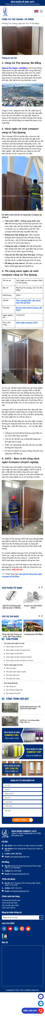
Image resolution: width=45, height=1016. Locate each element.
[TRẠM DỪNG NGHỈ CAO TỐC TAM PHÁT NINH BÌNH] (10, 708)
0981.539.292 (30, 1010)
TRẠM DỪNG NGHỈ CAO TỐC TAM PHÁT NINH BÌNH (30, 708)
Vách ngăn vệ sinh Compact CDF (18, 650)
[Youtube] (10, 928)
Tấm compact (11, 668)
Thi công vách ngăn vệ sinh (14, 643)
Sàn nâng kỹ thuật (11, 683)
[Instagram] (22, 928)
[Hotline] (41, 1011)
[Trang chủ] (5, 11)
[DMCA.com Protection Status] (5, 936)
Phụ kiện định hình (13, 675)
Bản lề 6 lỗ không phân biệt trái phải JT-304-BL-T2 (12, 607)
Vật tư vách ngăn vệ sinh (13, 665)
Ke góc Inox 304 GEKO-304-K (33, 607)
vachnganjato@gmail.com (19, 857)
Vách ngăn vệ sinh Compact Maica (19, 657)
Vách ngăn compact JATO (26, 833)
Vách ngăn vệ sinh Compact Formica (19, 660)
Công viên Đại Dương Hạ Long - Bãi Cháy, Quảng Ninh (12, 635)
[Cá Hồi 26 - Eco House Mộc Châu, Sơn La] (10, 721)
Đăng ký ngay (20, 820)
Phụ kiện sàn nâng (13, 679)
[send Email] (41, 917)
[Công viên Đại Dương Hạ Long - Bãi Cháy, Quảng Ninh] (12, 625)
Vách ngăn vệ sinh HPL (14, 647)
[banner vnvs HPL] (22, 735)
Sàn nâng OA (11, 686)
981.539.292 (17, 854)
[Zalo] (41, 1004)
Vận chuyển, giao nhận (10, 905)
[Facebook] (4, 928)
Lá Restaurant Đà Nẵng (33, 634)
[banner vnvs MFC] (22, 768)
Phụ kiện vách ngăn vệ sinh (16, 672)
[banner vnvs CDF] (22, 751)
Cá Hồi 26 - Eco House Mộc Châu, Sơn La (29, 721)
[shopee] (28, 928)
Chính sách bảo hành (10, 903)
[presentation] (39, 587)
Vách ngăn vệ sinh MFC (14, 654)
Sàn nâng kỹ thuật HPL (14, 690)
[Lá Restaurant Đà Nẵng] (33, 625)
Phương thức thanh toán (11, 900)
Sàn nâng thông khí (13, 693)
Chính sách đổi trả (8, 908)
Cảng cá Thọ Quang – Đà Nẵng (14, 68)
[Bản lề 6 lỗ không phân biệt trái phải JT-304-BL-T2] (12, 597)
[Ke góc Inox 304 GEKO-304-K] (33, 597)
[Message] (41, 996)
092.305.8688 (16, 871)
